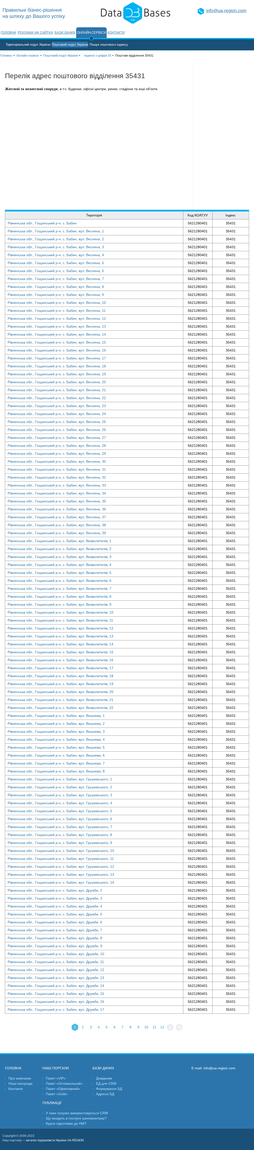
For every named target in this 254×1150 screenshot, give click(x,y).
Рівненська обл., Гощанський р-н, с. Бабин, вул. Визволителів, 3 (59, 557)
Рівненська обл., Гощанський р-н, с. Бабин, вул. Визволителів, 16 (60, 660)
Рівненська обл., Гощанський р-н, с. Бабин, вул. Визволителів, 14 (60, 644)
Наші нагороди (20, 1083)
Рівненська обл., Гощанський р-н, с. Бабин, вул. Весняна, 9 (56, 295)
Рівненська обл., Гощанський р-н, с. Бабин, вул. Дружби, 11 (56, 962)
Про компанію (19, 1078)
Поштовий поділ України (70, 44)
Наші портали (55, 1068)
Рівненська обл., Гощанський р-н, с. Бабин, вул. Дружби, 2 (55, 890)
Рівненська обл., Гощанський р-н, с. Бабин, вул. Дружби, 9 (55, 946)
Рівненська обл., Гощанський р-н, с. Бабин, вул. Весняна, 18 (57, 366)
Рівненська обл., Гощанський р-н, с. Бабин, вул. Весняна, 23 (57, 406)
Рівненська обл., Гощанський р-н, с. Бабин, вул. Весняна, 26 (57, 430)
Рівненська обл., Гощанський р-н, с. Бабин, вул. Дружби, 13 (56, 978)
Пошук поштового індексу (109, 44)
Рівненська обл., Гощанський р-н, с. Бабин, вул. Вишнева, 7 (56, 763)
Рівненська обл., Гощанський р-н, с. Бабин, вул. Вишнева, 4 (56, 739)
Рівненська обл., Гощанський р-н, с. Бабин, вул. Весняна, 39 (57, 533)
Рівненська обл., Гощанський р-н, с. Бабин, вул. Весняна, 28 (57, 446)
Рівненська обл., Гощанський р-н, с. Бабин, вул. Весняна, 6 (56, 271)
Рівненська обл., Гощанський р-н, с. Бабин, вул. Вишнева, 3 (56, 731)
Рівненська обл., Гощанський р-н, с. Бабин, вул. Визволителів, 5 (59, 573)
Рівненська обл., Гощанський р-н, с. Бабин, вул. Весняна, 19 (57, 374)
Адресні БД (105, 1094)
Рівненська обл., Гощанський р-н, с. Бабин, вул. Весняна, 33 (57, 485)
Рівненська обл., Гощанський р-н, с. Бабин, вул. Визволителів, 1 (59, 541)
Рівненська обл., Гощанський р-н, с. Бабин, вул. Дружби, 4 (55, 906)
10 (146, 1027)
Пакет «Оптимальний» (64, 1083)
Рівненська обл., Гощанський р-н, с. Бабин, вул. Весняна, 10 (57, 303)
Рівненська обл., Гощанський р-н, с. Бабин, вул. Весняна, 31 (57, 469)
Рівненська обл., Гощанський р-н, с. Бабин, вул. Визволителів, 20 (60, 692)
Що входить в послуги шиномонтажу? (76, 1118)
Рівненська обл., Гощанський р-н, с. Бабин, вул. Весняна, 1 (56, 231)
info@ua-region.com (226, 10)
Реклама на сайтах (35, 33)
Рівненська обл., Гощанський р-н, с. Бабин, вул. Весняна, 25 (57, 422)
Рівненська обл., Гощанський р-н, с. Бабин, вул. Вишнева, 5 (56, 747)
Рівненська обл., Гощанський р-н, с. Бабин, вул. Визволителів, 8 (59, 596)
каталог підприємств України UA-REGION (55, 1140)
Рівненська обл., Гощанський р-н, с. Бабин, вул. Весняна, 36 (57, 509)
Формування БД (109, 1089)
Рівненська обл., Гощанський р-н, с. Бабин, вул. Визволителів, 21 (60, 700)
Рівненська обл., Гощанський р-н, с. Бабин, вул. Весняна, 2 (56, 239)
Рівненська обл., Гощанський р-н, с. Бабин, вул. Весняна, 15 (57, 342)
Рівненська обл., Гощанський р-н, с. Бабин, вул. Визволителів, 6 (59, 581)
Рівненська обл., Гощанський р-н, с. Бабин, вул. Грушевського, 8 (60, 835)
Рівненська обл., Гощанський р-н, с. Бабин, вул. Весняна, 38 (57, 525)
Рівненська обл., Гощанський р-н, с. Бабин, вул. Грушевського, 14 (61, 882)
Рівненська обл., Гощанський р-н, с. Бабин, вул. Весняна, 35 (57, 501)
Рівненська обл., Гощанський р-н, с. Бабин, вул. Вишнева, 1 (56, 716)
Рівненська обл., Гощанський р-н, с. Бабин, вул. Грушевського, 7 (60, 827)
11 (154, 1027)
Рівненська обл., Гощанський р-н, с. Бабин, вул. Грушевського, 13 (61, 874)
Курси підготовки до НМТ (66, 1123)
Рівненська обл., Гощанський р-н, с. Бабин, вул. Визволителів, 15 (60, 652)
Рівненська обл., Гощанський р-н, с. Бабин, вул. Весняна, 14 (57, 334)
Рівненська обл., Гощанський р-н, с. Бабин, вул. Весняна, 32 (57, 477)
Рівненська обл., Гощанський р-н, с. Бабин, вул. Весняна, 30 (57, 461)
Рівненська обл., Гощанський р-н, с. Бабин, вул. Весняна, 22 (57, 398)
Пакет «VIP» (56, 1078)
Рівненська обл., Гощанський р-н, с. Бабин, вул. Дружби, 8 (55, 938)
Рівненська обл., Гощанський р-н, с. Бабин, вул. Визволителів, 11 (60, 620)
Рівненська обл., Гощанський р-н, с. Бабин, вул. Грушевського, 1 (60, 779)
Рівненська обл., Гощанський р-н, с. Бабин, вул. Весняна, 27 (57, 438)
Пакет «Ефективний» (63, 1089)
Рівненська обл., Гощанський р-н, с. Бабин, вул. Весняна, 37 (57, 517)
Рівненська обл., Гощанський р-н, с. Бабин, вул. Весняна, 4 (56, 255)
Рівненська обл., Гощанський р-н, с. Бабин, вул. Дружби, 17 (56, 1009)
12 (162, 1027)
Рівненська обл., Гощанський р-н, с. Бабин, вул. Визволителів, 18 (60, 676)
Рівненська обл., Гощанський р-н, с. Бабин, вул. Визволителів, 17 (60, 668)
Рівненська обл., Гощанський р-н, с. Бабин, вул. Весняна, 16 (57, 350)
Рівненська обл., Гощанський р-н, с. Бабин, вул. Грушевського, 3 (60, 795)
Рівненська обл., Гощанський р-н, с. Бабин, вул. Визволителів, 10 (60, 612)
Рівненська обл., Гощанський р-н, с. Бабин (42, 223)
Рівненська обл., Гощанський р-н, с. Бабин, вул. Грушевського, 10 (61, 851)
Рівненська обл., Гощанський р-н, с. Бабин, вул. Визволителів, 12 (60, 628)
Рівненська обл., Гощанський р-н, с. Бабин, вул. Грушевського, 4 (60, 803)
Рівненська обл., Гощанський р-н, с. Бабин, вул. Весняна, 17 (57, 358)
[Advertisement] (223, 135)
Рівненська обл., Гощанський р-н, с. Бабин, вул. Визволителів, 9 (59, 604)
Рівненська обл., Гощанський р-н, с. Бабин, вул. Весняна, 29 (57, 453)
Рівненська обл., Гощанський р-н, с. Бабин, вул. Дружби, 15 (56, 994)
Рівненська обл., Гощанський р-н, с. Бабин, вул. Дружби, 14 (56, 986)
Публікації (51, 1103)
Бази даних (65, 33)
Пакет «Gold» (57, 1094)
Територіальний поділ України (28, 44)
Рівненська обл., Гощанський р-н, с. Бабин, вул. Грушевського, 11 (61, 859)
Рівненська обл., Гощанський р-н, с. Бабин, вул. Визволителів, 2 (59, 549)
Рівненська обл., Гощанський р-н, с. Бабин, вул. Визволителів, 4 (59, 565)
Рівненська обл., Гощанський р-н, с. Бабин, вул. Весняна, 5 (56, 263)
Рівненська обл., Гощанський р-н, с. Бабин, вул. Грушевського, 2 (60, 787)
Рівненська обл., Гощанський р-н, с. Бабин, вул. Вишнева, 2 (56, 724)
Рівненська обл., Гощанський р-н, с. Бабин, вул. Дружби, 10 (56, 954)
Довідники (104, 1078)
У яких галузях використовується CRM (77, 1113)
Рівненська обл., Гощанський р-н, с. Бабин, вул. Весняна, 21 (57, 390)
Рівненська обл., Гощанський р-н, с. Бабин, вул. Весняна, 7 (56, 279)
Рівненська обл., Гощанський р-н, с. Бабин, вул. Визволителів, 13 (60, 636)
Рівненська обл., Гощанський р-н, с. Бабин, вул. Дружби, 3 (55, 898)
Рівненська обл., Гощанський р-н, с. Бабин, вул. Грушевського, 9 (60, 843)
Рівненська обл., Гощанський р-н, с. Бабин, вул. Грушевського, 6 (60, 819)
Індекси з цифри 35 (97, 55)
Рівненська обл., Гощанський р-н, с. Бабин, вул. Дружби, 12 (56, 970)
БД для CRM (106, 1083)
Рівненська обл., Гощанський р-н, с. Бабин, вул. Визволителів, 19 (60, 684)
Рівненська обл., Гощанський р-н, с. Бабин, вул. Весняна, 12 (57, 318)
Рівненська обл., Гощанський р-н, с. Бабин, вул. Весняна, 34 (57, 493)
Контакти (116, 33)
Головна (8, 33)
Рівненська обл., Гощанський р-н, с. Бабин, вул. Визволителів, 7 (59, 589)
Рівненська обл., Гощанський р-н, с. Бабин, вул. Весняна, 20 (57, 382)
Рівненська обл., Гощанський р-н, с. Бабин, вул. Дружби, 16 (56, 1002)
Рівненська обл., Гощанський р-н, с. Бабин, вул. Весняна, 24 (57, 414)
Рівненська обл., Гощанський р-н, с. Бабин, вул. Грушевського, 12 (61, 867)
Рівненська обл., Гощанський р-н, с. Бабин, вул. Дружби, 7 (55, 930)
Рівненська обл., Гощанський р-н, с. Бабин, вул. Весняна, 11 (57, 311)
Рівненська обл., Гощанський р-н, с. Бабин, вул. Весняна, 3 (56, 247)
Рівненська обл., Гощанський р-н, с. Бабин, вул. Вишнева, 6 (56, 755)
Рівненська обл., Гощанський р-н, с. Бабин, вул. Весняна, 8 (56, 287)
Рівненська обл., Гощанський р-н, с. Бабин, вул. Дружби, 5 (55, 914)
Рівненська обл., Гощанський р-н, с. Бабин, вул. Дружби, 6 (55, 922)
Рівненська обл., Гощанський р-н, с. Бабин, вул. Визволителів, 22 (60, 708)
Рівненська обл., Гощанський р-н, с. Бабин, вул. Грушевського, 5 (60, 811)
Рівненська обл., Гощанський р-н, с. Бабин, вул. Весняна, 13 (57, 326)
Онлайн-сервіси (91, 33)
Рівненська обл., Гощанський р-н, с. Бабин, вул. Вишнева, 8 (56, 771)
